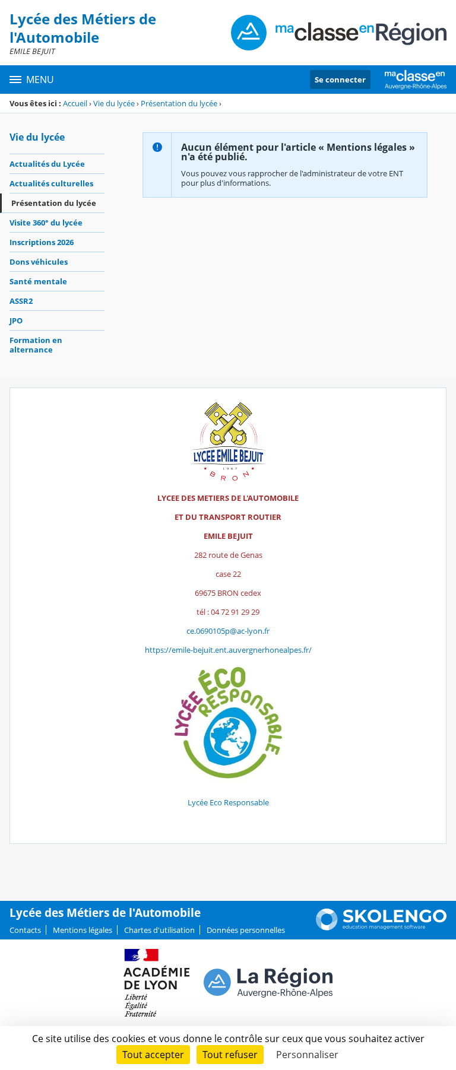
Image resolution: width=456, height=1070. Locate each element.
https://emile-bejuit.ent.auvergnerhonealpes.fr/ (228, 649)
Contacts (25, 930)
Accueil (75, 103)
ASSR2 (21, 301)
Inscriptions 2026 (42, 242)
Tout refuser (230, 1054)
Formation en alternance (36, 345)
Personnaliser (307, 1054)
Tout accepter (153, 1054)
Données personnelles (246, 930)
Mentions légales (82, 930)
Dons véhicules (39, 261)
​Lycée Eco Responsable (228, 802)
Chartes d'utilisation (159, 930)
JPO (16, 320)
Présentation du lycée (179, 103)
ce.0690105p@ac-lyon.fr (228, 631)
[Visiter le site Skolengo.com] (381, 927)
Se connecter (340, 79)
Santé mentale (38, 281)
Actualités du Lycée (47, 163)
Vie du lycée (114, 103)
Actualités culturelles (51, 183)
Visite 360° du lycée (46, 222)
